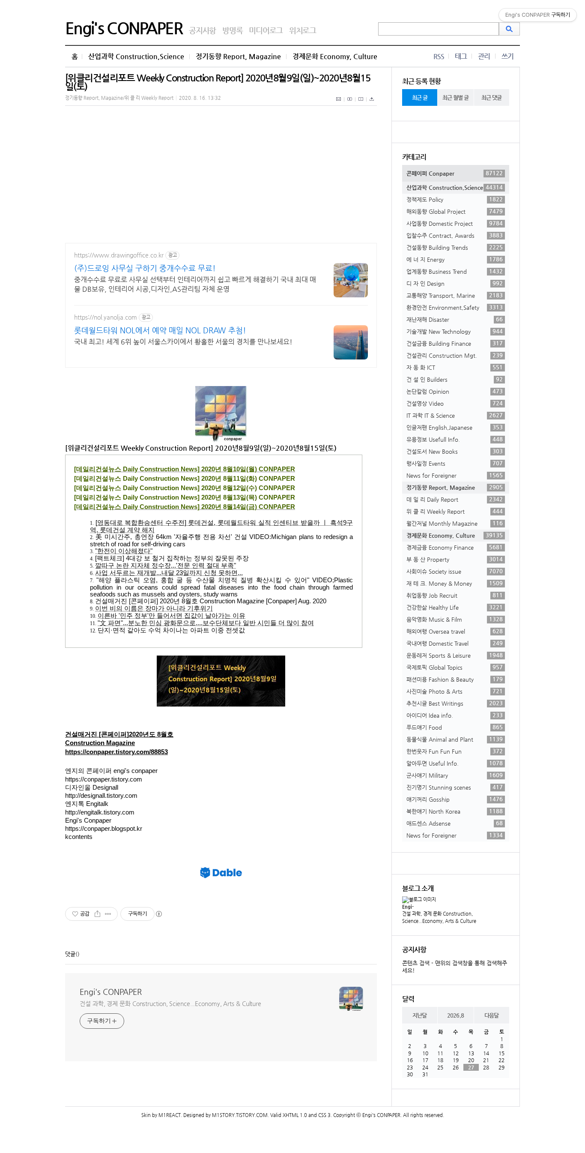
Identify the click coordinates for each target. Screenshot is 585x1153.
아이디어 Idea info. (454, 715)
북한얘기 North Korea (454, 811)
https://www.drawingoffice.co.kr (119, 255)
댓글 (70, 954)
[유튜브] (349, 104)
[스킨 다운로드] (372, 104)
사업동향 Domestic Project (454, 223)
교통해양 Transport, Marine (454, 295)
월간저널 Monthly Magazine (454, 523)
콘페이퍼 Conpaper (454, 173)
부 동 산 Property (454, 559)
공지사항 (202, 30)
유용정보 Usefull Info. (454, 439)
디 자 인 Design (454, 283)
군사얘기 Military (454, 775)
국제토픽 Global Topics (454, 667)
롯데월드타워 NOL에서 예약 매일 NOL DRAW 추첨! (160, 330)
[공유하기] (97, 913)
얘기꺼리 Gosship (454, 799)
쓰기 (507, 56)
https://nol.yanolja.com (105, 317)
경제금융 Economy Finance (454, 547)
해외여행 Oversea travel (454, 631)
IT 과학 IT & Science (454, 415)
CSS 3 (324, 1115)
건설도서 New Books (454, 451)
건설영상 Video (454, 403)
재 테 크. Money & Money (454, 583)
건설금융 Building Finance (454, 343)
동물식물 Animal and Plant (454, 739)
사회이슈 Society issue (454, 571)
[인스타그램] (361, 104)
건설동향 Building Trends (454, 247)
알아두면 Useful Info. (454, 763)
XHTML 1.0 (295, 1115)
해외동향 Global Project (454, 211)
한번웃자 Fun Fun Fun (454, 751)
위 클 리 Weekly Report (454, 511)
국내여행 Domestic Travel (454, 643)
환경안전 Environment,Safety (454, 307)
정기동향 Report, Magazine (238, 56)
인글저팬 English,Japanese (454, 427)
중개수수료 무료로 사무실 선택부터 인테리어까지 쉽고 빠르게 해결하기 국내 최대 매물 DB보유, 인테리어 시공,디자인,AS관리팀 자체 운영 (195, 284)
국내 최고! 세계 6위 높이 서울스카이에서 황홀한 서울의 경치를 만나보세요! (183, 342)
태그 (461, 56)
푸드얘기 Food (454, 727)
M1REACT (169, 1115)
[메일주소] (339, 104)
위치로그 (302, 30)
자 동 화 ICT (454, 367)
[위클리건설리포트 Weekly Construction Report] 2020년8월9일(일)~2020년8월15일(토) (217, 82)
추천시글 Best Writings (454, 703)
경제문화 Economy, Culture (334, 56)
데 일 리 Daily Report (454, 499)
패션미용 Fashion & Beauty (454, 679)
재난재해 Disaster (454, 319)
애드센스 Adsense (454, 823)
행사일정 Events (454, 463)
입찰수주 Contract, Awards (454, 235)
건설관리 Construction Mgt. (454, 355)
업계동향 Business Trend (454, 271)
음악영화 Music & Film (454, 619)
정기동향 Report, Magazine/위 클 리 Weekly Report (119, 98)
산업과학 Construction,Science (136, 56)
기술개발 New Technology (454, 331)
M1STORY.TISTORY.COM (240, 1115)
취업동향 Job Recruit (454, 595)
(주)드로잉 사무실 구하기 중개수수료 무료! (145, 268)
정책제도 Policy (454, 199)
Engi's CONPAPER (123, 27)
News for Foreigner (454, 475)
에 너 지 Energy (454, 259)
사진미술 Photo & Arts (454, 691)
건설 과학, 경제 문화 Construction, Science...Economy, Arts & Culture (170, 1003)
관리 (484, 56)
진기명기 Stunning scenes (454, 787)
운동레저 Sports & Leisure (454, 655)
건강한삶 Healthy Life (454, 607)
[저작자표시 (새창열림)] (158, 913)
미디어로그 (266, 30)
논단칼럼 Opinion (454, 391)
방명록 (232, 30)
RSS (438, 56)
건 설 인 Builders (454, 379)
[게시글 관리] (108, 913)
